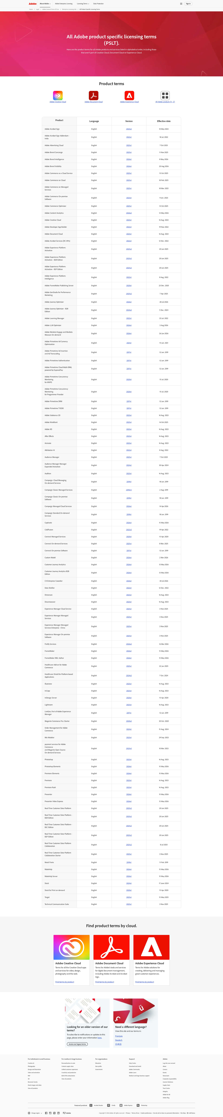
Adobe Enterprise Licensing (63, 4)
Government (98, 1069)
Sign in (188, 4)
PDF (29, 1076)
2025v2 (129, 249)
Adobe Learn (132, 1072)
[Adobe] (32, 3)
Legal (37, 9)
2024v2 (129, 310)
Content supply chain (68, 1066)
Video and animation (34, 1072)
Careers (165, 1069)
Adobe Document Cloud (94, 102)
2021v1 (129, 343)
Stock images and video (34, 1085)
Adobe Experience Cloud (129, 102)
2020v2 (129, 721)
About (164, 1066)
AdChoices (192, 1113)
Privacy (128, 1113)
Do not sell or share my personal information (166, 1113)
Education (98, 1063)
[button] (181, 4)
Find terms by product (64, 982)
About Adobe (44, 4)
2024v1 (128, 465)
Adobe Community (134, 1069)
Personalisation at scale (68, 1063)
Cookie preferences (146, 1113)
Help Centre (132, 1063)
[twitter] (54, 1113)
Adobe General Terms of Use (50, 9)
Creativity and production (69, 1072)
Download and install (135, 1066)
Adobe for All (166, 1094)
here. (100, 1037)
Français (119, 1036)
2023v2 (129, 129)
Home (31, 9)
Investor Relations (168, 1082)
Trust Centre (166, 1088)
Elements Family (33, 1082)
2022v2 (129, 530)
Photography (31, 1066)
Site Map (183, 1113)
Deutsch (118, 1040)
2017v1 (129, 352)
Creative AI (31, 1063)
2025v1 (128, 145)
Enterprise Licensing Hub (69, 9)
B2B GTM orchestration (68, 1076)
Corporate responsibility (170, 1079)
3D (29, 1079)
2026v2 (129, 213)
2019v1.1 (129, 490)
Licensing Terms (82, 4)
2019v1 (129, 482)
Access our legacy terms (77, 1044)
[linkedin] (58, 1113)
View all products (33, 1088)
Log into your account (169, 1063)
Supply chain (166, 1085)
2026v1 (128, 159)
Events (165, 1072)
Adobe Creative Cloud (58, 102)
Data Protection (98, 4)
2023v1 (128, 198)
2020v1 (128, 285)
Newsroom (166, 1076)
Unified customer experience (70, 1069)
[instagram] (50, 1113)
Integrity (165, 1091)
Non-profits (98, 1066)
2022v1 (128, 137)
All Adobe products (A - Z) (165, 102)
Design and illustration (34, 1069)
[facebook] (46, 1113)
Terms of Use (135, 1113)
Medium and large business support (139, 1076)
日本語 (118, 1044)
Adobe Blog (166, 1098)
